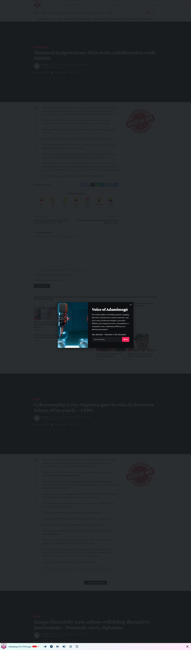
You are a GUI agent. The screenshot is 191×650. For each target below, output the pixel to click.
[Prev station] (57, 646)
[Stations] (70, 646)
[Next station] (45, 646)
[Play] (51, 646)
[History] (77, 646)
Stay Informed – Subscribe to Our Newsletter (109, 334)
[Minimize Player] (187, 646)
